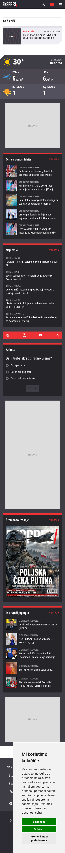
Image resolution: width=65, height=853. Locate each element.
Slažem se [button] (39, 821)
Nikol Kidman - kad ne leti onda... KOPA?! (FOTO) (32, 639)
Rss (57, 335)
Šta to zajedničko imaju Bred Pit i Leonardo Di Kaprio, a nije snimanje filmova (32, 653)
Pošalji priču (52, 4)
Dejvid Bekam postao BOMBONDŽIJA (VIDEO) (32, 624)
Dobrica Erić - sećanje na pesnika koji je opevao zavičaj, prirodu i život (32, 289)
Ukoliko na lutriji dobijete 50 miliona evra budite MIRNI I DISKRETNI (32, 303)
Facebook (8, 335)
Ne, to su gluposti (20, 372)
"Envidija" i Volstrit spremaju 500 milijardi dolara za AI (32, 261)
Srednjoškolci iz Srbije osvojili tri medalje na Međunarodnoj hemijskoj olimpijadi (32, 229)
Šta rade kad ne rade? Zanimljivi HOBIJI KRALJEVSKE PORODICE (32, 682)
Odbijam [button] (39, 829)
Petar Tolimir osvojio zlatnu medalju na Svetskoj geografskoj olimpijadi (32, 200)
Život (13, 792)
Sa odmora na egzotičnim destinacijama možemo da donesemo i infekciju (32, 317)
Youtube (40, 335)
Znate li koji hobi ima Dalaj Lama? (32, 668)
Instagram (24, 335)
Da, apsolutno (18, 365)
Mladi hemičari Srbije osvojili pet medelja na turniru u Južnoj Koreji (32, 185)
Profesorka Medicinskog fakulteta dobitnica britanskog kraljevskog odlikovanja (32, 171)
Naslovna (13, 767)
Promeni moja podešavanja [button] (39, 838)
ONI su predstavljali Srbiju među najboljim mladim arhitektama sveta (32, 214)
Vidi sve (53, 159)
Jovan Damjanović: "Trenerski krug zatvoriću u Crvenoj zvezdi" (32, 275)
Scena (13, 784)
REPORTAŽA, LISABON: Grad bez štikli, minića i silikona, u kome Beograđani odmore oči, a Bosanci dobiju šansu (32, 35)
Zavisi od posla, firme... (23, 378)
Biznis (13, 775)
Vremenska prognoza (32, 62)
